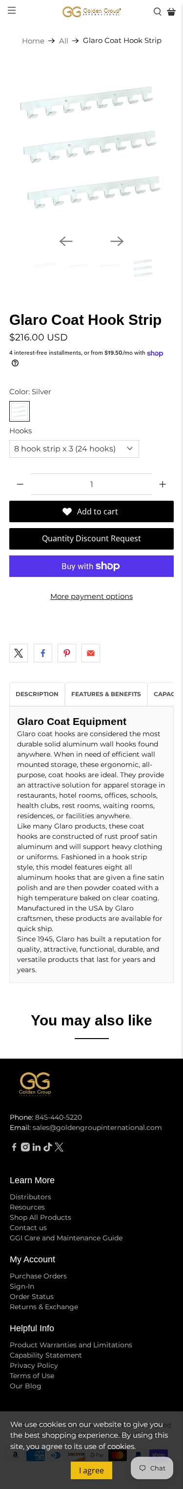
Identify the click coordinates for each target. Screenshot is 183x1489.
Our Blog (25, 1386)
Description (37, 694)
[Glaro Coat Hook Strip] (91, 145)
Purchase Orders (38, 1276)
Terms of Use (32, 1375)
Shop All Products (40, 1217)
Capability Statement (46, 1355)
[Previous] (66, 241)
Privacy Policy (34, 1365)
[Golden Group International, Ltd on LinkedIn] (36, 1149)
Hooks (20, 430)
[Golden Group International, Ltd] (92, 12)
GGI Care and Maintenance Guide (66, 1238)
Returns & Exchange (44, 1306)
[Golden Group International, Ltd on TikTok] (47, 1149)
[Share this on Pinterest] (67, 653)
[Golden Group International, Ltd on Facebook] (14, 1149)
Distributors (30, 1196)
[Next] (117, 241)
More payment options (91, 596)
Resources (27, 1207)
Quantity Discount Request (91, 538)
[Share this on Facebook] (43, 653)
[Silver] (19, 411)
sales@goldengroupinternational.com (97, 1127)
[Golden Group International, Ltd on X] (59, 1149)
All (63, 40)
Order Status (32, 1296)
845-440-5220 (58, 1117)
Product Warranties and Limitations (71, 1344)
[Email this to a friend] (90, 653)
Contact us (28, 1227)
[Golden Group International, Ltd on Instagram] (25, 1149)
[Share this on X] (18, 653)
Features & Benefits (106, 694)
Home (33, 40)
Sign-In (22, 1286)
